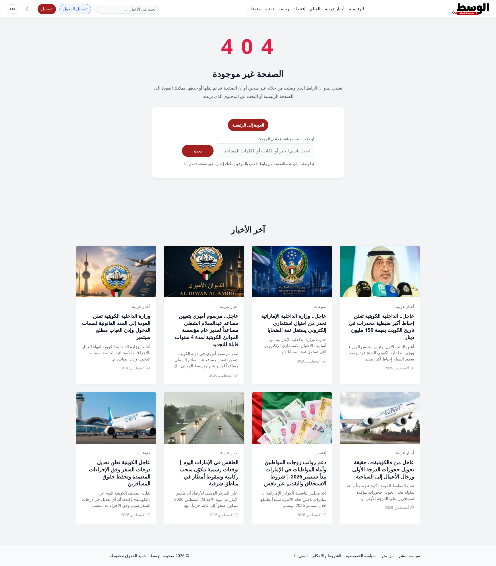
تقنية (269, 8)
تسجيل (47, 8)
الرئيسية (356, 8)
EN (12, 8)
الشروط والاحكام (326, 555)
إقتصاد (299, 8)
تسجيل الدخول (75, 8)
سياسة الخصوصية (361, 555)
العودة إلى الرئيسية (248, 125)
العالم (315, 8)
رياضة (283, 8)
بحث (198, 151)
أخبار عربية (334, 8)
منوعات (254, 8)
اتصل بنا (301, 555)
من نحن (387, 555)
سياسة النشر (409, 555)
